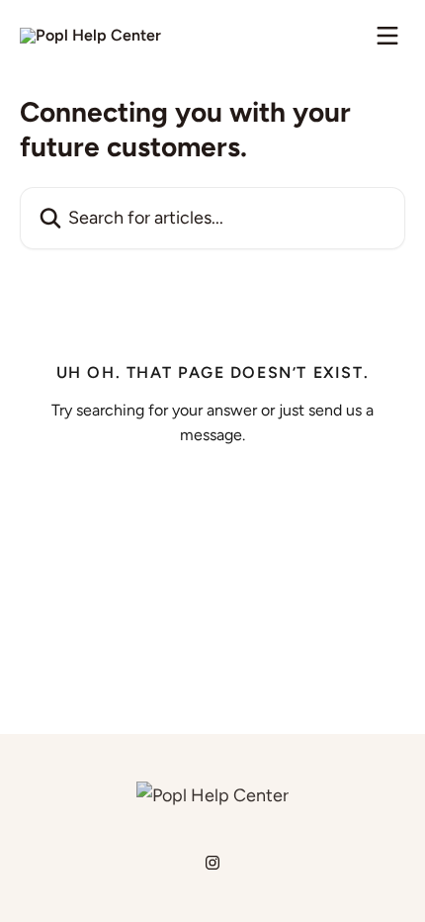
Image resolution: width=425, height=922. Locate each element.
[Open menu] (387, 35)
